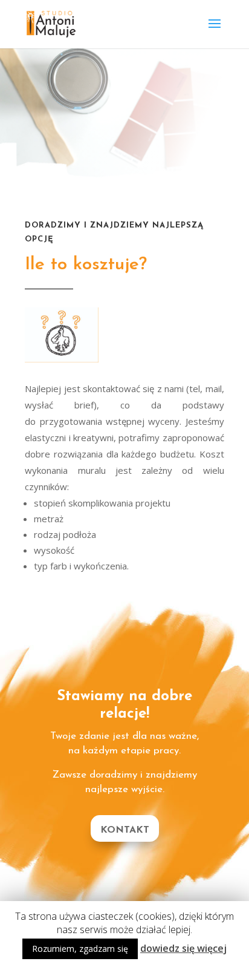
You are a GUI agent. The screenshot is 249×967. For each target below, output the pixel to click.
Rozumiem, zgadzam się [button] (80, 948)
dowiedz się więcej (183, 948)
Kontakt (124, 830)
